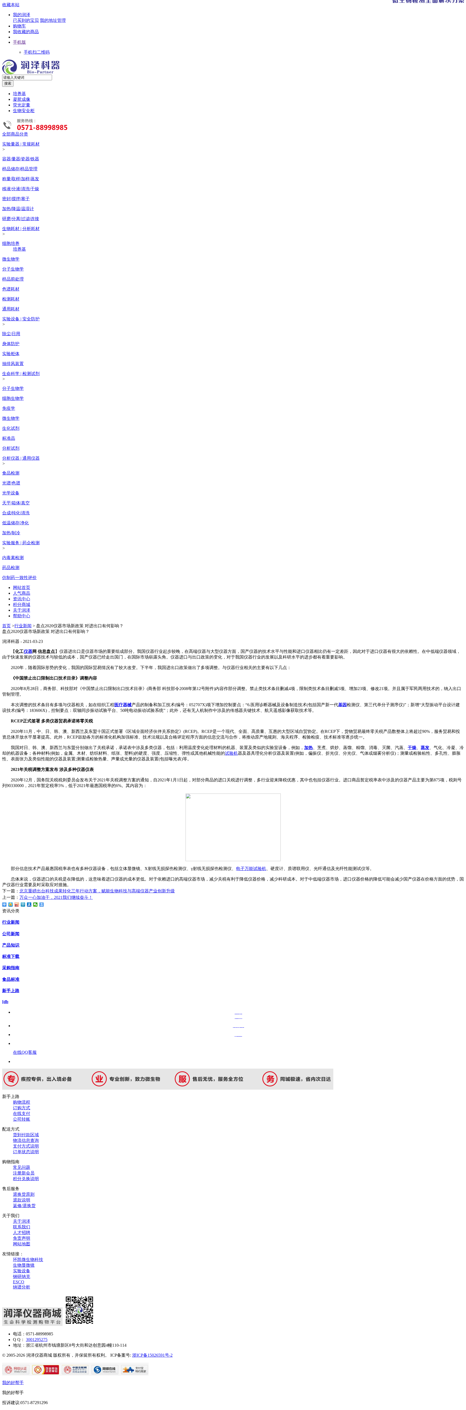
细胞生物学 (13, 398)
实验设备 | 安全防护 (21, 319)
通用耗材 (10, 309)
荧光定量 (21, 105)
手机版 (19, 42)
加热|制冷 (11, 533)
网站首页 (21, 587)
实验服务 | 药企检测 (21, 543)
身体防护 (10, 343)
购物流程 (21, 1102)
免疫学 (8, 408)
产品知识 (10, 945)
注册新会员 (24, 1173)
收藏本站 (10, 4)
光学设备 (10, 493)
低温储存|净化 (15, 523)
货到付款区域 (26, 1134)
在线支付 (21, 1113)
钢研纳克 (21, 1276)
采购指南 (10, 967)
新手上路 (10, 990)
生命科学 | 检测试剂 (21, 373)
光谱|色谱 (11, 483)
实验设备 (21, 1271)
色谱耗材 (10, 289)
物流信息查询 (26, 1140)
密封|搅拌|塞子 (16, 198)
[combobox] (27, 77)
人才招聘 (21, 1232)
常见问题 (21, 1167)
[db (5, 1001)
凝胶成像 (21, 99)
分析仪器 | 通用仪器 (21, 458)
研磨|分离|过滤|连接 (20, 218)
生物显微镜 (24, 1265)
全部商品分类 (15, 134)
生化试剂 (10, 428)
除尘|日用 (11, 333)
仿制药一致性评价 (19, 577)
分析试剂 (10, 448)
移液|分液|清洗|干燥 (20, 188)
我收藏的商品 (26, 31)
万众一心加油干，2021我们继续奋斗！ (56, 897)
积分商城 (21, 604)
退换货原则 (24, 1194)
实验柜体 (10, 353)
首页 (6, 625)
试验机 (231, 753)
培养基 (19, 93)
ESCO (18, 1282)
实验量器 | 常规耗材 (21, 144)
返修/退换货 (24, 1205)
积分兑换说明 (26, 1178)
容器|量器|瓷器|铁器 (20, 159)
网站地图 (21, 1244)
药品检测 (10, 567)
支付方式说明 (26, 1146)
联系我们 (21, 1227)
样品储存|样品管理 (19, 169)
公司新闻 (10, 933)
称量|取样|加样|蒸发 (20, 178)
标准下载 (10, 956)
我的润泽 (21, 14)
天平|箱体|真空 (16, 503)
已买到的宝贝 (26, 20)
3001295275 (36, 1339)
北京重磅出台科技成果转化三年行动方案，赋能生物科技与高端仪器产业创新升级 (97, 891)
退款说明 (21, 1200)
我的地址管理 (53, 20)
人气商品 (21, 593)
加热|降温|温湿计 (18, 208)
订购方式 (21, 1108)
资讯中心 (21, 599)
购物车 (19, 26)
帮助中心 (21, 616)
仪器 (28, 651)
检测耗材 (10, 299)
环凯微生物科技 (28, 1259)
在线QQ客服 (25, 1052)
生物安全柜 (24, 110)
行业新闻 (23, 625)
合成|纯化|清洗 (16, 513)
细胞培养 (10, 243)
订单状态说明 (26, 1151)
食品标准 (10, 979)
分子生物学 (13, 269)
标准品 (8, 438)
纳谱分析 (21, 1287)
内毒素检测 (13, 557)
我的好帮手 (13, 1382)
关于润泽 (21, 610)
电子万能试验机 (251, 868)
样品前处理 (13, 279)
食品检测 (10, 473)
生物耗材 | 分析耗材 (21, 228)
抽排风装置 (13, 363)
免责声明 (21, 1238)
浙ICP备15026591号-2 (152, 1355)
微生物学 (10, 259)
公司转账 (21, 1119)
